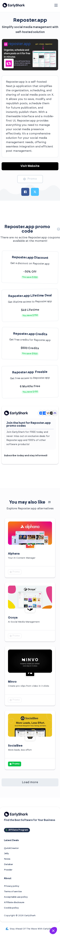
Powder (8, 870)
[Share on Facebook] (25, 192)
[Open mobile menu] (56, 5)
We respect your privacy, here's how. (19, 922)
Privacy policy (11, 886)
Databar (8, 864)
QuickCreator (11, 848)
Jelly (6, 853)
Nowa (7, 859)
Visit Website (30, 166)
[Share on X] (35, 192)
